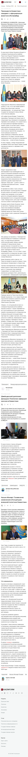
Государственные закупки (8, 732)
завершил (11, 478)
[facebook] (10, 693)
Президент (5, 384)
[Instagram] (2, 19)
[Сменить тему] (21, 2)
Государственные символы (8, 726)
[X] (13, 19)
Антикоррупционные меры (8, 729)
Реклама (3, 746)
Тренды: (3, 6)
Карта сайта (4, 740)
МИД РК (22, 485)
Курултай (4, 674)
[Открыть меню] (25, 2)
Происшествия (5, 701)
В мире (3, 712)
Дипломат (5, 485)
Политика (3, 704)
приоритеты (4, 667)
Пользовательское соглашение (9, 721)
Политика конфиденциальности (9, 724)
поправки (9, 642)
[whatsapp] (5, 19)
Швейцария (13, 485)
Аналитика (3, 707)
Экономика (4, 709)
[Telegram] (7, 19)
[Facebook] (10, 19)
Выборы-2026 (9, 6)
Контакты (3, 743)
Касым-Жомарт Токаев (16, 674)
